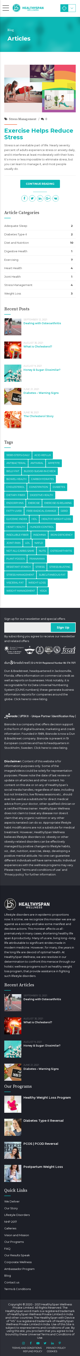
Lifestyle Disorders (17, 1215)
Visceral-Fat (15, 582)
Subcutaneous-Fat (52, 574)
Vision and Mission (16, 1235)
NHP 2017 (10, 1221)
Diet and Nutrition (16, 242)
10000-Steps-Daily (18, 455)
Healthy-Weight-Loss (56, 518)
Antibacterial (16, 463)
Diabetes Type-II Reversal (43, 1121)
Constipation (38, 486)
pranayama (37, 558)
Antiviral (37, 463)
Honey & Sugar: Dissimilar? (41, 369)
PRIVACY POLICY (56, 1347)
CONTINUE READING (40, 183)
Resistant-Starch (18, 566)
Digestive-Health (41, 495)
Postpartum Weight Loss (43, 1167)
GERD (64, 510)
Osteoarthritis (61, 550)
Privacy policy (14, 874)
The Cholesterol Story (38, 416)
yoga (43, 590)
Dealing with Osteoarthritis (42, 323)
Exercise (34, 502)
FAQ (7, 1248)
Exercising (11, 259)
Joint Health (12, 276)
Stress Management (22, 119)
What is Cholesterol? (37, 346)
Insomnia (39, 534)
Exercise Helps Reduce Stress (38, 134)
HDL (34, 518)
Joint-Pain (13, 542)
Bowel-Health (16, 479)
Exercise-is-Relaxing (58, 502)
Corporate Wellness (18, 1262)
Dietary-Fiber (15, 495)
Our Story (11, 1208)
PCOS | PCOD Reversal (40, 1144)
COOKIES (52, 1351)
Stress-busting (59, 566)
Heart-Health (15, 526)
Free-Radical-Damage (41, 510)
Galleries (10, 1228)
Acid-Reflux (42, 455)
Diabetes (59, 486)
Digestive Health (15, 251)
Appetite (54, 463)
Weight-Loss (37, 582)
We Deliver (12, 1201)
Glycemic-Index (16, 518)
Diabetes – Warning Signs (41, 392)
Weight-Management (20, 590)
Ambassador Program (19, 1269)
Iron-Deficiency (62, 534)
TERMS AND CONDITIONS (27, 1347)
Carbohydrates (42, 479)
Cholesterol (15, 486)
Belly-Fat (12, 471)
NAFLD (39, 542)
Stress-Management (20, 574)
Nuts (42, 550)
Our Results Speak (17, 1255)
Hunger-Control (42, 526)
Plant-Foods (15, 558)
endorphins (14, 502)
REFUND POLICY (32, 1351)
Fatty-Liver (14, 510)
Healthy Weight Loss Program (47, 1097)
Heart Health (13, 268)
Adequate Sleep (15, 225)
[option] (40, 88)
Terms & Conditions (17, 1289)
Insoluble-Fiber (17, 534)
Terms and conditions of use (41, 869)
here (24, 699)
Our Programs (14, 1241)
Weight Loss (12, 293)
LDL (27, 542)
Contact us (11, 1282)
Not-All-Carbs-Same (20, 550)
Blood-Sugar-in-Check (40, 471)
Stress (40, 566)
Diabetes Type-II (15, 234)
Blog (7, 1275)
